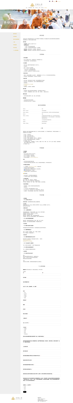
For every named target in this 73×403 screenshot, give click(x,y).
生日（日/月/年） (26, 322)
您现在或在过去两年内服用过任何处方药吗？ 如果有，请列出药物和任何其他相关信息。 (38, 373)
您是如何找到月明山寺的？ (27, 360)
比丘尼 (25, 293)
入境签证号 (25, 318)
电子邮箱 (25, 277)
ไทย (51, 1)
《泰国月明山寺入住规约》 (32, 166)
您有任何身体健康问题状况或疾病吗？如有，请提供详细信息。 (34, 336)
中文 (25, 386)
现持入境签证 (25, 313)
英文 (25, 387)
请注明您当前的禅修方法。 (28, 369)
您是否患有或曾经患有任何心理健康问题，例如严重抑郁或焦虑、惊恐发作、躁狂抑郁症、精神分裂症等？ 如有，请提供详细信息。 (41, 341)
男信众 (25, 295)
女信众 (25, 296)
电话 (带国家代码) (26, 281)
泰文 (25, 389)
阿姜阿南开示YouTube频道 (28, 84)
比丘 (25, 292)
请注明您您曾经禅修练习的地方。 (29, 364)
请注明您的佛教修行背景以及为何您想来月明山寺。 (32, 355)
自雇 (25, 330)
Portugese (59, 1)
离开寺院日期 (25, 351)
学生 (25, 331)
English (54, 1)
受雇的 (25, 328)
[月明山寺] (36, 5)
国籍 (24, 304)
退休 (25, 332)
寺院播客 (25, 85)
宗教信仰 (25, 300)
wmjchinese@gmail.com (34, 157)
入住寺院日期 (25, 346)
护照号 (24, 309)
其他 (25, 297)
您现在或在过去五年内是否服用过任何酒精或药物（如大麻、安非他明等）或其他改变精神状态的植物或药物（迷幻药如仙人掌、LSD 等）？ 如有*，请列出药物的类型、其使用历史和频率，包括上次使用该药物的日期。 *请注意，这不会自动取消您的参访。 (41, 379)
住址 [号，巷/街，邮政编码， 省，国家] (30, 286)
